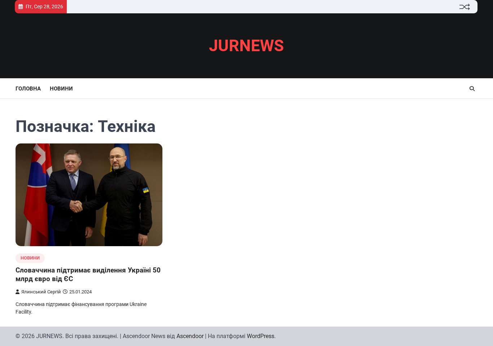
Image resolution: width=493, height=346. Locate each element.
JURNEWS (246, 45)
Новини (61, 88)
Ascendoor (190, 336)
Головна (28, 88)
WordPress (260, 336)
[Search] (472, 88)
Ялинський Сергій (41, 291)
